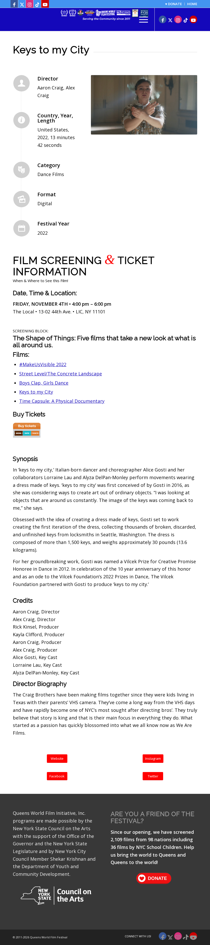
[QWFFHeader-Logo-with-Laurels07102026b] (105, 19)
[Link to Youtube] (45, 4)
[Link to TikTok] (37, 4)
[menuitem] (174, 4)
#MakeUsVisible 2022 (42, 364)
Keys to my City (36, 392)
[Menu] (141, 19)
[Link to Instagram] (29, 4)
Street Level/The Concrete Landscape (60, 374)
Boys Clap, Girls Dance (43, 383)
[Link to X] (22, 4)
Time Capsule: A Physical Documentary (61, 401)
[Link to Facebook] (14, 4)
